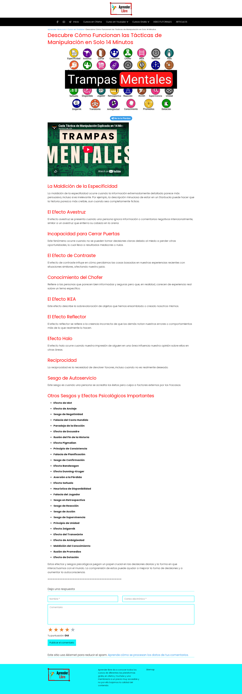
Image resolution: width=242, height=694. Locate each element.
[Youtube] (64, 22)
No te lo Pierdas (122, 118)
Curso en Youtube (116, 21)
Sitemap (150, 669)
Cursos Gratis (139, 21)
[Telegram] (70, 22)
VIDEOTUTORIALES (162, 21)
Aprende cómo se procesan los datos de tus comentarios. (148, 655)
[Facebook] (57, 22)
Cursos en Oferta (92, 21)
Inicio (76, 21)
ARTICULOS (181, 21)
